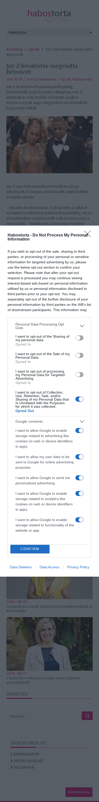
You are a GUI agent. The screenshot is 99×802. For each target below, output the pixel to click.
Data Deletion (21, 567)
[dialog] (49, 401)
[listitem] (49, 326)
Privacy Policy (78, 567)
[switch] (79, 337)
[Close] (89, 235)
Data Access (49, 567)
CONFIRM (30, 549)
